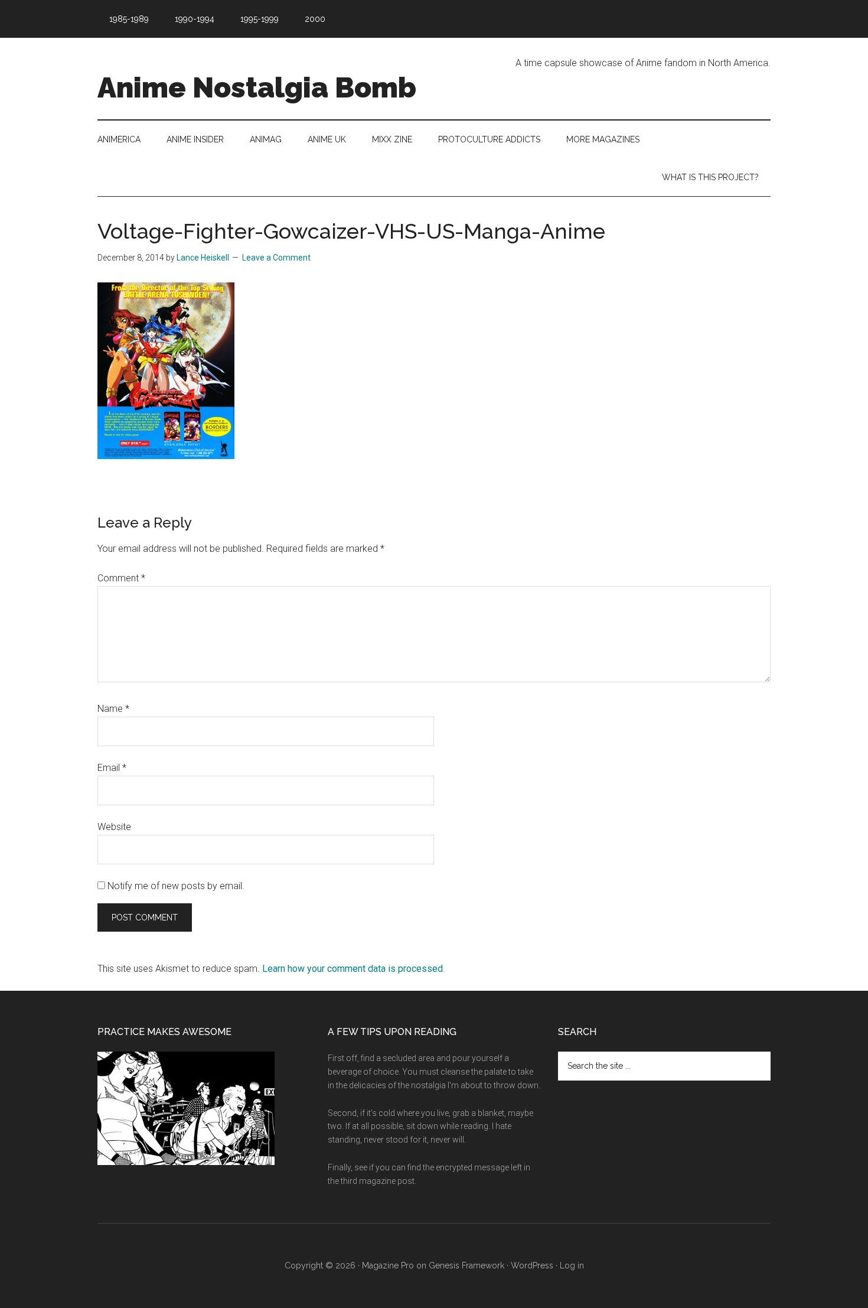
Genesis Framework (466, 1265)
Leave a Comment (276, 257)
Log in (572, 1265)
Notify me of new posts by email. (175, 885)
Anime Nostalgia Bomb (256, 87)
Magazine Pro (388, 1265)
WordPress (532, 1265)
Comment (121, 578)
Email (111, 767)
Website (114, 826)
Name (113, 708)
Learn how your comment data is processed (352, 968)
